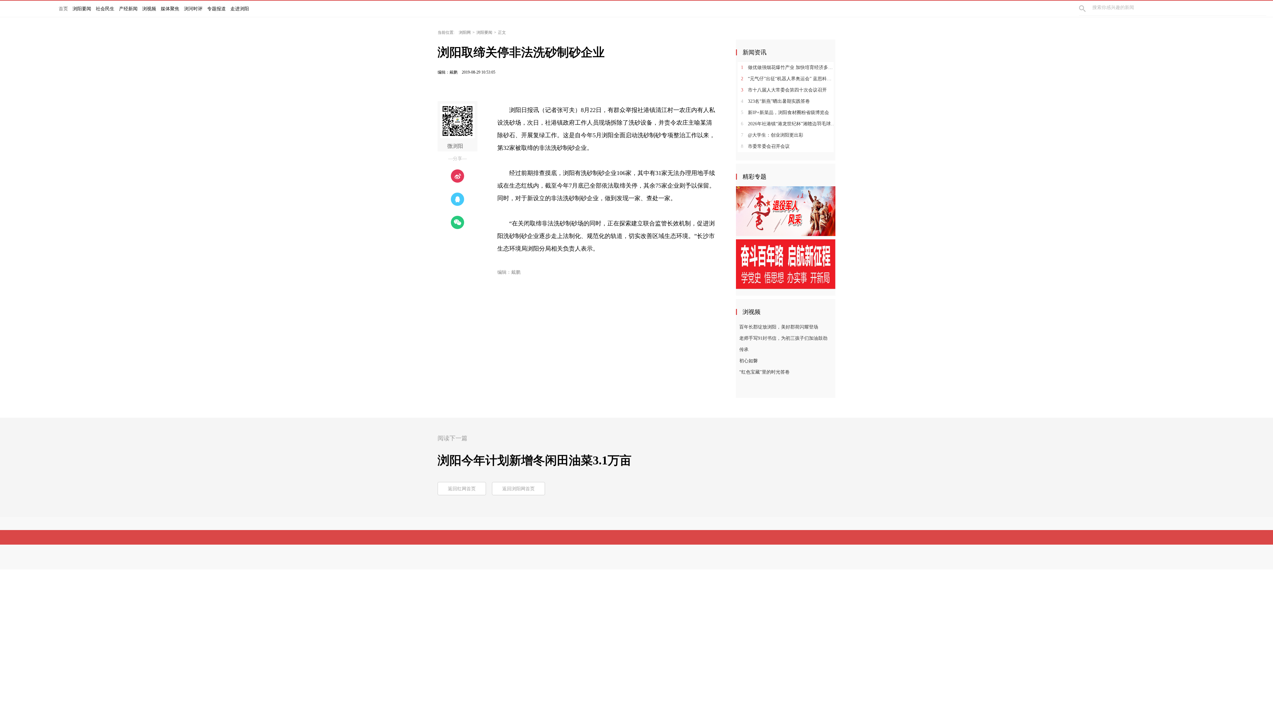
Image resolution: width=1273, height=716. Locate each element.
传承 (744, 349)
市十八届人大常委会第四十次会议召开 (784, 90)
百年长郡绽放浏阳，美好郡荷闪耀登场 (778, 327)
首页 (63, 8)
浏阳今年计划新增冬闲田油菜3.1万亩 (535, 460)
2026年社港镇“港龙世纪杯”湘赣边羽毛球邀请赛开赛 (788, 123)
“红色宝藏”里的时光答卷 (764, 372)
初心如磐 (748, 360)
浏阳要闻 (484, 32)
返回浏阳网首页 (518, 488)
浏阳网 (465, 32)
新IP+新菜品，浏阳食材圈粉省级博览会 (785, 112)
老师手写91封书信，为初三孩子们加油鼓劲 (783, 338)
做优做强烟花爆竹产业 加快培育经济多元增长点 (788, 67)
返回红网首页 (462, 488)
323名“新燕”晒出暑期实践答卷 (775, 101)
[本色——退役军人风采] (785, 211)
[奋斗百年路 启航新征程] (785, 264)
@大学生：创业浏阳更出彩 (772, 135)
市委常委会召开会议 (765, 146)
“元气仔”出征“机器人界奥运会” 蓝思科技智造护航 (788, 78)
